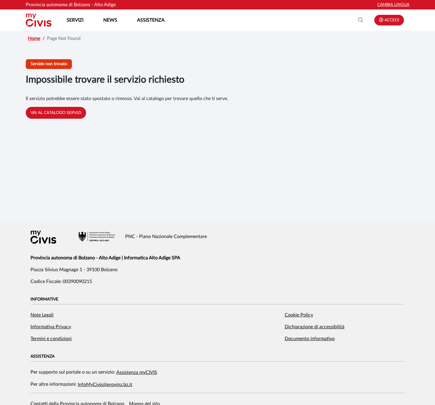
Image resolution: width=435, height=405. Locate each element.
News (110, 20)
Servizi (75, 20)
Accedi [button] (391, 20)
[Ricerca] (360, 20)
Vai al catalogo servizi (55, 113)
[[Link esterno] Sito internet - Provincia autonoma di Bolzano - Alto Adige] (97, 236)
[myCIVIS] (43, 237)
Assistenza (151, 20)
